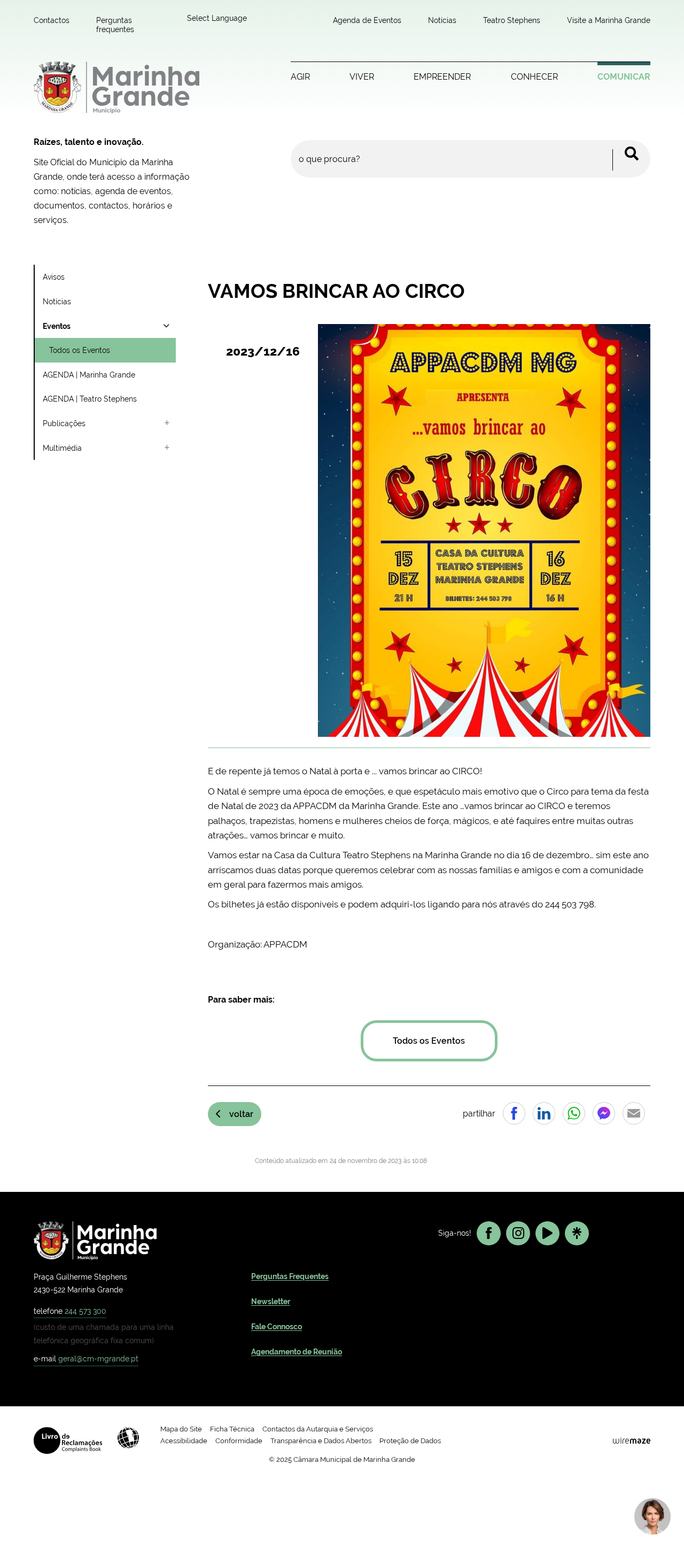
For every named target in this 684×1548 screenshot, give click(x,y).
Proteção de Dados (410, 1441)
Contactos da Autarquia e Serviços (317, 1429)
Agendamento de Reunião (296, 1351)
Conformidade (238, 1441)
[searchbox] (470, 159)
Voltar (241, 1114)
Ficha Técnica (232, 1429)
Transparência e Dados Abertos (320, 1441)
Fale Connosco (276, 1326)
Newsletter (270, 1301)
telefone (70, 1310)
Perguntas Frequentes (290, 1276)
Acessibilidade (128, 1438)
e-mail (86, 1358)
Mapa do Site (181, 1429)
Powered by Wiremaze (631, 1441)
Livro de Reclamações (68, 1440)
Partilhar (514, 1113)
